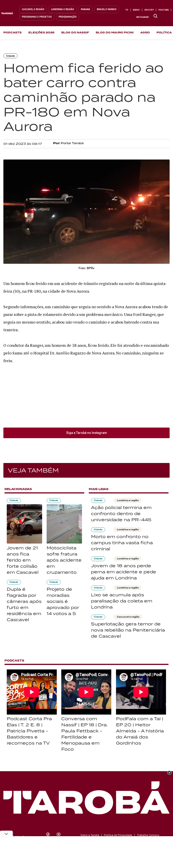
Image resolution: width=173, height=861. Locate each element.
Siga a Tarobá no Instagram (86, 433)
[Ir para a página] (155, 16)
